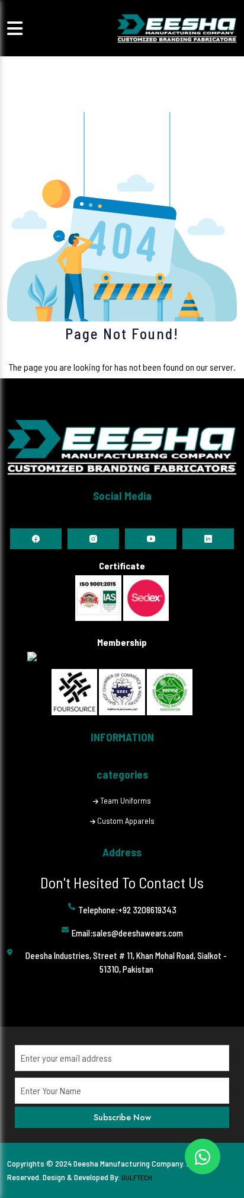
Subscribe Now (122, 1117)
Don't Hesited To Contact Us (122, 882)
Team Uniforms (125, 800)
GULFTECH (136, 1177)
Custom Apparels (126, 820)
